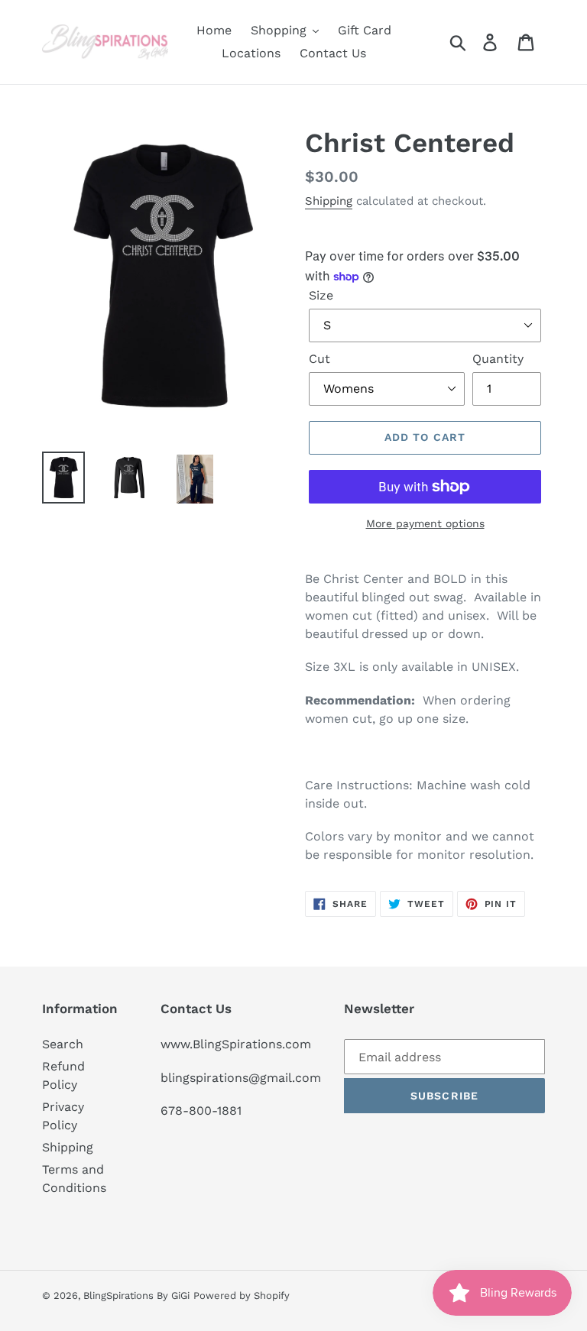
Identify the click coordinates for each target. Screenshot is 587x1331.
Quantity (498, 358)
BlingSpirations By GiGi (136, 1295)
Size (321, 295)
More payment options (425, 523)
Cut (319, 358)
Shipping (328, 201)
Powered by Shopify (241, 1295)
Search (62, 1044)
